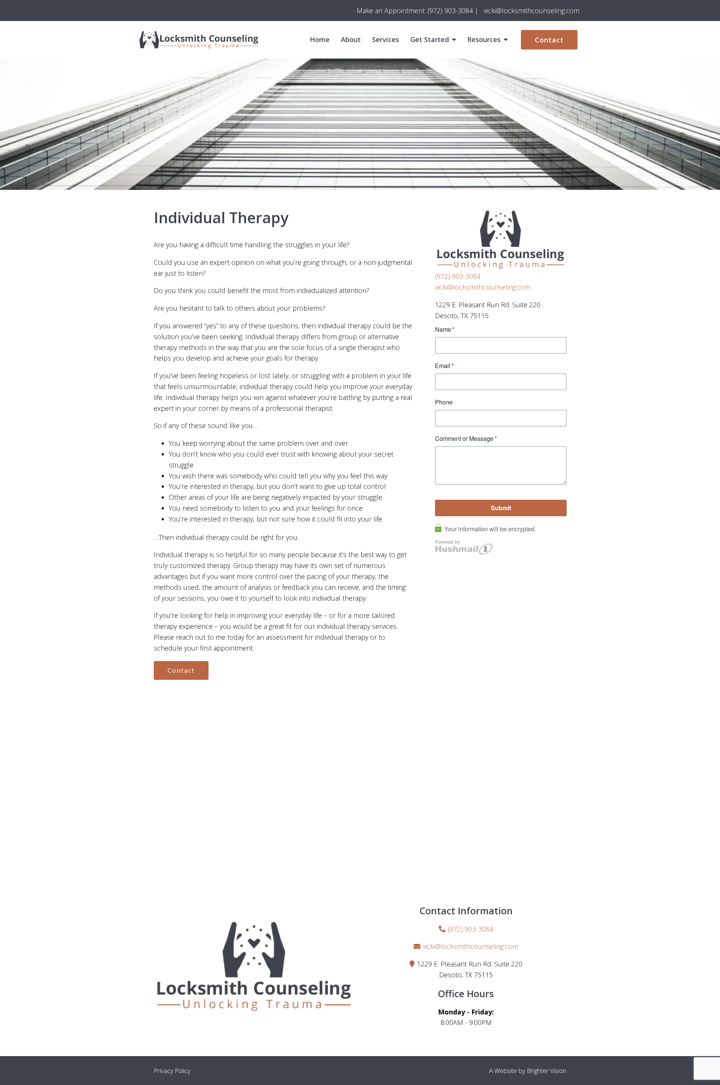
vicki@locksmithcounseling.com (483, 287)
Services (385, 40)
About (351, 40)
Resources (484, 40)
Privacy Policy (172, 1070)
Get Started (429, 40)
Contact (549, 39)
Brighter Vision (546, 1070)
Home (320, 40)
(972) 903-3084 (457, 276)
